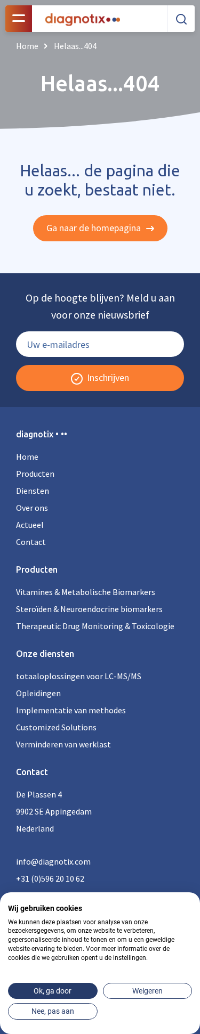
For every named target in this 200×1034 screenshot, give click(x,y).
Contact (31, 541)
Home (27, 456)
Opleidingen (38, 693)
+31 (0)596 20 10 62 (50, 878)
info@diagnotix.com (53, 861)
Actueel (30, 524)
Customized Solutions (56, 727)
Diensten (32, 490)
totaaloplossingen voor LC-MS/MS (78, 676)
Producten (35, 473)
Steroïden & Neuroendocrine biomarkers (89, 609)
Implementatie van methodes (71, 710)
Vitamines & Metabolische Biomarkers (85, 592)
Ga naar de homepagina (94, 228)
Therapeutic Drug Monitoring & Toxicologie (95, 626)
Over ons (32, 507)
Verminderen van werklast (63, 744)
